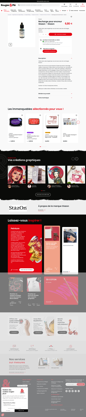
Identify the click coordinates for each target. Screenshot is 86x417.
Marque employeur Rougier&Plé (56, 402)
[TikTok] (79, 391)
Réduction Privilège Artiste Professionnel (56, 386)
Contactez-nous (27, 384)
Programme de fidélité (42, 388)
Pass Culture (40, 386)
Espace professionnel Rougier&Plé (56, 392)
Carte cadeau (26, 381)
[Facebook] (66, 391)
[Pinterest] (73, 391)
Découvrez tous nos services (16, 372)
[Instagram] (76, 391)
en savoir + (41, 210)
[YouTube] (70, 391)
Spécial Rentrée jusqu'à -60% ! (43, 1)
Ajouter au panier (61, 34)
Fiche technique (43, 98)
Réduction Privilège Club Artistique (57, 382)
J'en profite (38, 332)
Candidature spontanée (57, 396)
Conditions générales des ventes (51, 410)
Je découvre (62, 332)
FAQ (24, 386)
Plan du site (81, 410)
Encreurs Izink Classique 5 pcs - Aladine (69, 135)
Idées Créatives (41, 393)
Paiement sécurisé (73, 410)
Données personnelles (63, 410)
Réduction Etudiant (41, 384)
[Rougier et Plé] (6, 384)
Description (42, 58)
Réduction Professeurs (56, 389)
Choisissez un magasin (50, 51)
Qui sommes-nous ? (56, 399)
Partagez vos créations (43, 194)
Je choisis (14, 332)
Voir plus (40, 31)
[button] (76, 5)
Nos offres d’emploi (57, 405)
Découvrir (65, 271)
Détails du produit (44, 93)
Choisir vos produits (17, 140)
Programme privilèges (42, 381)
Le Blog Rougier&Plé (42, 391)
